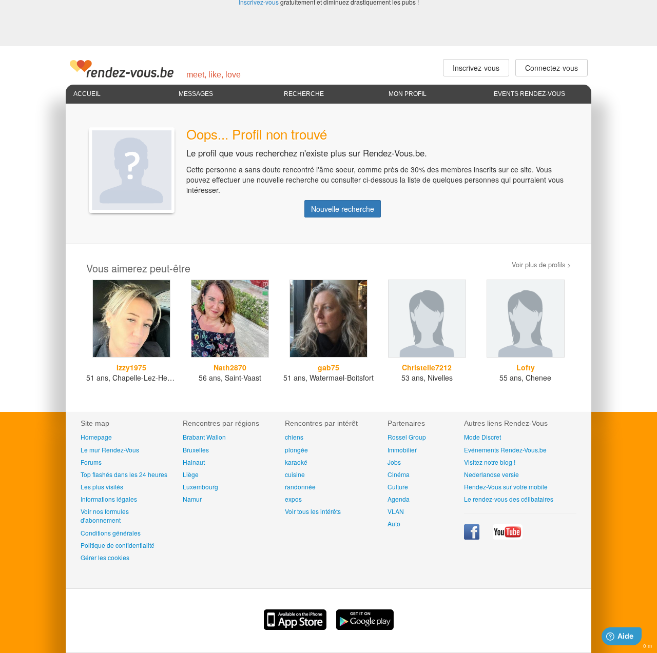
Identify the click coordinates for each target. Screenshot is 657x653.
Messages (196, 93)
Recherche (304, 93)
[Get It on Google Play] (365, 627)
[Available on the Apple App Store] (296, 627)
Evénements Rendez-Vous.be (505, 449)
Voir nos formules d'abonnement (105, 515)
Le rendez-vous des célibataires (508, 498)
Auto (394, 523)
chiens (294, 436)
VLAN (396, 511)
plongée (296, 449)
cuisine (295, 474)
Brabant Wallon (204, 436)
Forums (91, 462)
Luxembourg (200, 486)
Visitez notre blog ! (489, 462)
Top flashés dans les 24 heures (124, 474)
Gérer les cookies (105, 557)
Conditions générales (111, 532)
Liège (191, 474)
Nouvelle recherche (342, 209)
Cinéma (399, 474)
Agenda (399, 498)
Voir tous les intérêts (313, 511)
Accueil (87, 93)
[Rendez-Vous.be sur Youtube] (508, 536)
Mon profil (408, 93)
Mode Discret (482, 436)
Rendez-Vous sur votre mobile (506, 486)
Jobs (394, 462)
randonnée (300, 486)
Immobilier (402, 449)
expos (293, 498)
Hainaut (194, 462)
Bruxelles (196, 449)
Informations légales (109, 498)
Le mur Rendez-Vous (110, 449)
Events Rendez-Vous (529, 93)
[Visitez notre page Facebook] (472, 536)
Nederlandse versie (491, 474)
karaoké (296, 462)
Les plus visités (102, 486)
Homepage (96, 436)
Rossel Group (407, 436)
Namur (192, 498)
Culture (398, 486)
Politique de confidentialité (117, 545)
